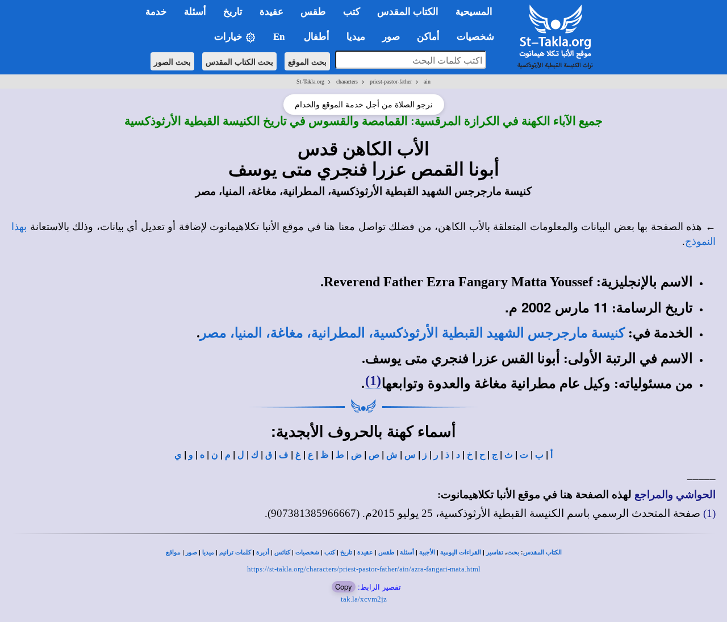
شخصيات (307, 552)
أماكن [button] (428, 36)
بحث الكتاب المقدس (239, 61)
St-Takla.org (310, 81)
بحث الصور (172, 61)
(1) (373, 380)
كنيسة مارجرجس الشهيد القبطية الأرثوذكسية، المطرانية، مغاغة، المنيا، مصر (412, 332)
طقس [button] (313, 11)
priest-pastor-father (391, 81)
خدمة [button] (156, 11)
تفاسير (494, 552)
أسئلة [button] (195, 11)
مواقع (173, 552)
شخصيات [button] (479, 36)
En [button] (280, 36)
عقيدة (365, 552)
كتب (329, 552)
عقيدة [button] (271, 11)
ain (427, 81)
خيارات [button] (229, 36)
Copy (343, 586)
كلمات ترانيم (235, 552)
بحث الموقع (307, 61)
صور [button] (391, 36)
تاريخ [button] (233, 11)
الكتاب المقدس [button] (407, 11)
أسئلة (407, 552)
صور (191, 552)
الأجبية (427, 552)
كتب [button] (351, 11)
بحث (513, 552)
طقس (386, 552)
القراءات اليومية (460, 552)
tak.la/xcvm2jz (364, 599)
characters (347, 81)
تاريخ (346, 552)
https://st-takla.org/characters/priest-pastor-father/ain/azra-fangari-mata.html (364, 569)
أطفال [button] (316, 36)
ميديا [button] (355, 36)
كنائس (282, 552)
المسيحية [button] (474, 11)
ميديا (208, 552)
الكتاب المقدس (542, 552)
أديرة (262, 552)
